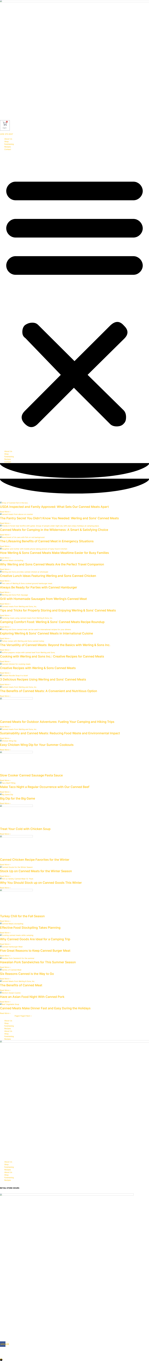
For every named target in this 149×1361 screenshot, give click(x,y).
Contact (7, 149)
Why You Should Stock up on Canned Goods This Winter (41, 882)
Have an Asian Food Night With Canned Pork (32, 997)
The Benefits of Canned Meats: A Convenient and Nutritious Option (48, 691)
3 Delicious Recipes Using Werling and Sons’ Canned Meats (43, 679)
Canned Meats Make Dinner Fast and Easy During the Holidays (45, 1008)
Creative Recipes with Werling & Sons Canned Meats (38, 668)
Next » (29, 1016)
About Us (8, 139)
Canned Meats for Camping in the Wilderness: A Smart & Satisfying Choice (54, 530)
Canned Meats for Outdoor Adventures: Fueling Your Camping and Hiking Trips (57, 722)
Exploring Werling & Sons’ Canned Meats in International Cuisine (46, 633)
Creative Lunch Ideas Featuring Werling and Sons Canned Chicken (48, 576)
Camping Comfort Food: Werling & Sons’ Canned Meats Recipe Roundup (52, 622)
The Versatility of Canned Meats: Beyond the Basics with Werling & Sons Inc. (55, 645)
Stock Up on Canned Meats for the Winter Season (36, 871)
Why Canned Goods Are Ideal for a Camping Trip (35, 939)
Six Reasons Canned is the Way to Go (27, 974)
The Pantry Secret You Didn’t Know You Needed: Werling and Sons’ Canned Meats (59, 518)
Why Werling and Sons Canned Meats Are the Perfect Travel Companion (52, 564)
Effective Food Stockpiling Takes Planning (30, 927)
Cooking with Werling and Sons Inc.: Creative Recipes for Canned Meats (52, 656)
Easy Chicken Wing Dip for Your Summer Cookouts (37, 745)
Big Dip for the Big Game (17, 798)
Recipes (7, 147)
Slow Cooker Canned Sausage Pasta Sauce (31, 775)
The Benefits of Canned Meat (21, 985)
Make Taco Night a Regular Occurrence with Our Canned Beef (44, 787)
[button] (74, 300)
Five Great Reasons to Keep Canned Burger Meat (35, 950)
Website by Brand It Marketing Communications (19, 1355)
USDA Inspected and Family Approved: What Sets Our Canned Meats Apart (54, 507)
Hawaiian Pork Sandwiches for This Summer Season (38, 962)
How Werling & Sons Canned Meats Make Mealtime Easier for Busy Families (54, 553)
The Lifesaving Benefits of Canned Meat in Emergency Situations (47, 541)
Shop (6, 141)
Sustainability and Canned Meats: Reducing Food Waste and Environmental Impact (60, 733)
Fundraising (9, 144)
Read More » (5, 512)
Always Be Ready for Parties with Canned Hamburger (38, 587)
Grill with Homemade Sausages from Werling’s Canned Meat (43, 599)
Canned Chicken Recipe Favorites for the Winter (34, 859)
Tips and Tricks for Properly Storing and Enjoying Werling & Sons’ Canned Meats (58, 610)
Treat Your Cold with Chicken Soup (25, 829)
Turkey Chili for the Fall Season (22, 916)
